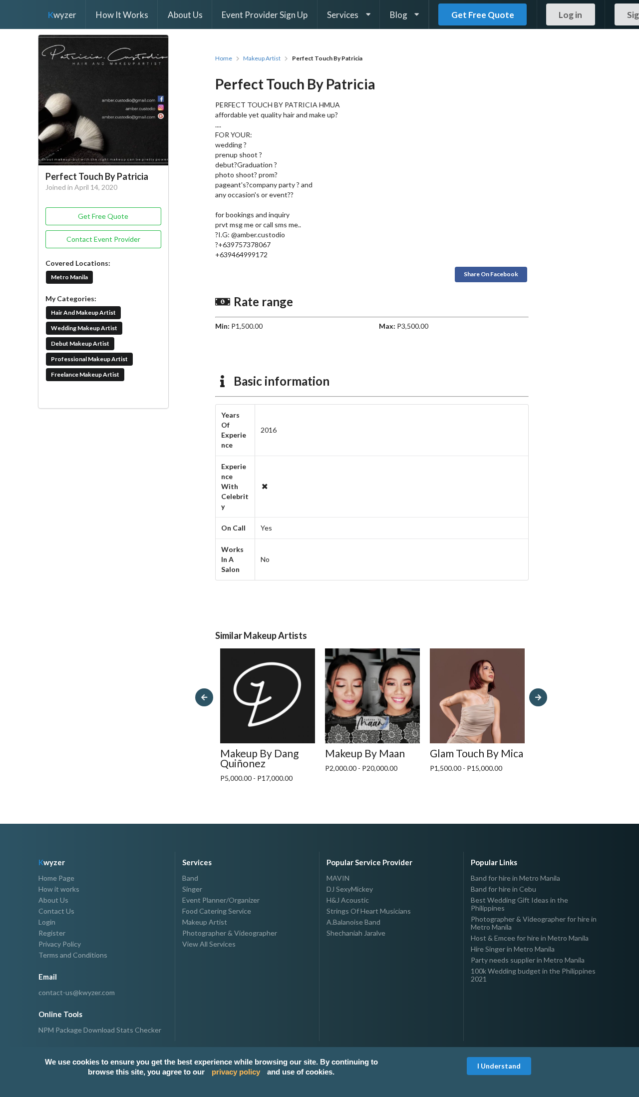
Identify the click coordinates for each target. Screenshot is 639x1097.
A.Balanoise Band (353, 922)
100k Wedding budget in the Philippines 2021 (533, 975)
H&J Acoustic (347, 900)
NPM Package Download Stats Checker (99, 1030)
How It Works (122, 14)
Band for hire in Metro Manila (515, 878)
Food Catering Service (216, 911)
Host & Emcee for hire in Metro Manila (530, 938)
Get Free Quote (482, 14)
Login (46, 922)
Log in (570, 14)
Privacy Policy (59, 944)
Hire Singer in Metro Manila (513, 949)
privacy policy (236, 1072)
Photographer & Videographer (229, 933)
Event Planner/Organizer (221, 900)
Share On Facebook (491, 274)
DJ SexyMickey (349, 889)
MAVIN (337, 878)
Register (51, 933)
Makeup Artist (262, 58)
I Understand (499, 1066)
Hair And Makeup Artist (83, 312)
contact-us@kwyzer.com (76, 993)
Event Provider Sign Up (265, 14)
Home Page (56, 878)
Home (223, 58)
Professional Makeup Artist (89, 359)
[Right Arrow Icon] (538, 697)
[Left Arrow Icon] (204, 697)
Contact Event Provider (103, 239)
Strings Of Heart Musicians (368, 911)
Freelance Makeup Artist (85, 374)
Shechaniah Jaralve (355, 933)
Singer (192, 889)
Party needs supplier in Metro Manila (528, 960)
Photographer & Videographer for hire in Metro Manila (534, 923)
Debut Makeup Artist (80, 343)
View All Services (209, 944)
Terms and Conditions (72, 955)
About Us (185, 14)
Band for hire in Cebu (503, 889)
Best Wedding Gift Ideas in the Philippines (519, 904)
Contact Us (56, 911)
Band (190, 878)
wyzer (62, 14)
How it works (58, 889)
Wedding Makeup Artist (84, 328)
